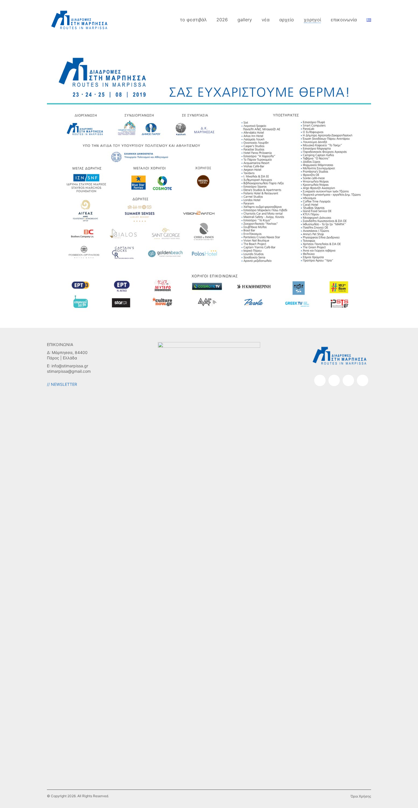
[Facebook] (320, 380)
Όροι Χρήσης (361, 796)
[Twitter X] (362, 380)
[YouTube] (348, 380)
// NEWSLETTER (62, 384)
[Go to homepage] (79, 20)
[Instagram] (334, 380)
